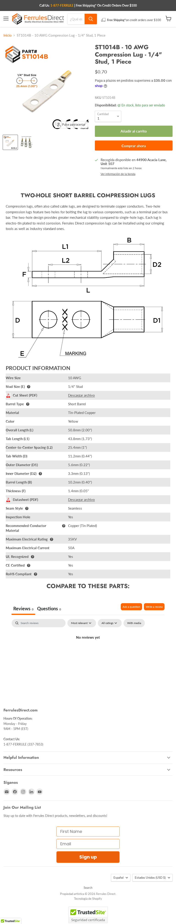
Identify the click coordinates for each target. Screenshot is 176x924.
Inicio (7, 35)
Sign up (88, 857)
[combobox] (76, 19)
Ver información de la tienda (118, 174)
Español (118, 877)
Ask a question (131, 606)
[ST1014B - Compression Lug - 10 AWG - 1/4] (10, 142)
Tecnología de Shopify (88, 898)
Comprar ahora (133, 145)
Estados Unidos (150, 877)
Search (88, 887)
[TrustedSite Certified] (88, 915)
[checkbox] (134, 623)
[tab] (49, 609)
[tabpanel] (88, 653)
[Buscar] (91, 19)
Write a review (154, 606)
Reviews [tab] (23, 608)
